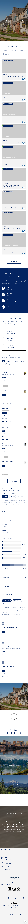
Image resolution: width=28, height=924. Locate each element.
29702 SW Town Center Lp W (8, 463)
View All (14, 799)
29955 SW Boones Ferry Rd (7, 445)
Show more (14, 481)
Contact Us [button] (14, 839)
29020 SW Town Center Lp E (8, 374)
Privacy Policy (20, 914)
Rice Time (4, 390)
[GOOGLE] (23, 898)
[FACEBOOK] (4, 898)
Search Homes (14, 261)
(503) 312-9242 (8, 863)
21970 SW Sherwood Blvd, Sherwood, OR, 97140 (11, 648)
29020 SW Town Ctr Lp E (7, 392)
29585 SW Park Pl (5, 410)
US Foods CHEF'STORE (6, 426)
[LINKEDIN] (12, 898)
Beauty (5, 364)
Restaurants (10, 361)
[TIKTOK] (15, 898)
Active (23, 361)
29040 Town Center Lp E (7, 427)
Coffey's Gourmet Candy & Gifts (8, 461)
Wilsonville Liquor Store (7, 443)
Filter (7, 54)
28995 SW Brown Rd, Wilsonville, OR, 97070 (10, 667)
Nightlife (10, 364)
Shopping (16, 361)
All (4, 361)
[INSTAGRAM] (8, 898)
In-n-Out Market (5, 372)
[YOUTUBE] (19, 898)
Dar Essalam (4, 408)
